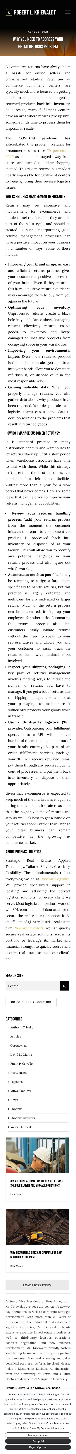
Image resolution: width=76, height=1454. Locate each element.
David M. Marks (21, 1054)
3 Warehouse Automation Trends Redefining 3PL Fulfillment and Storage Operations (37, 1158)
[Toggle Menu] (67, 12)
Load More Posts (37, 1285)
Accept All (38, 1441)
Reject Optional (38, 1447)
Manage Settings (38, 1434)
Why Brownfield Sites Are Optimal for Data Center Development (37, 1232)
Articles (15, 1036)
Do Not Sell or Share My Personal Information (39, 1428)
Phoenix (16, 1109)
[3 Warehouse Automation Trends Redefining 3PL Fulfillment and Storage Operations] (37, 1169)
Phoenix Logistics (55, 879)
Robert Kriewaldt (22, 1127)
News (14, 1100)
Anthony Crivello (21, 1027)
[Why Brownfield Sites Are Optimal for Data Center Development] (37, 1240)
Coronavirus (18, 1045)
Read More (16, 1194)
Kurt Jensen (18, 1072)
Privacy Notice (30, 1404)
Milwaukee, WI (20, 1091)
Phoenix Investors (22, 1118)
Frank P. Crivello (21, 1063)
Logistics (16, 1082)
